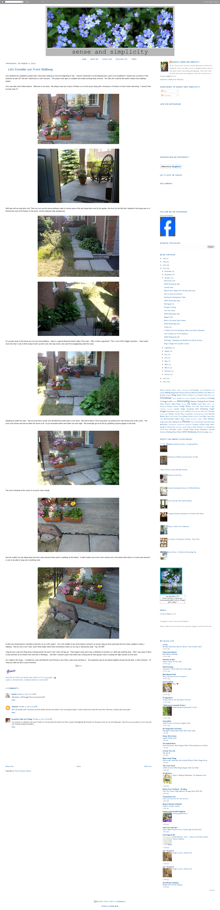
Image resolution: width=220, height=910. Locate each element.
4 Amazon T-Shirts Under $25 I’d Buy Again (177, 669)
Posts (165, 91)
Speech (212, 424)
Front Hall (195, 406)
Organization (164, 422)
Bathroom (188, 393)
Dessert (193, 401)
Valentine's (204, 429)
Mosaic (185, 416)
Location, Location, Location (171, 806)
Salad (208, 422)
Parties (180, 422)
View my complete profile (172, 79)
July (166, 354)
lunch (206, 414)
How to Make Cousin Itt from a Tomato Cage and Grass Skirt (182, 829)
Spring (162, 427)
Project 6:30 (202, 422)
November (168, 275)
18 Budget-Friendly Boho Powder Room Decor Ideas (179, 731)
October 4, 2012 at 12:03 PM (26, 694)
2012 (164, 268)
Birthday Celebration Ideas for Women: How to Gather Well (182, 647)
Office (205, 419)
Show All (212, 890)
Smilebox (202, 424)
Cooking (210, 398)
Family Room (202, 404)
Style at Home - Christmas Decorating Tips (181, 552)
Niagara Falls (168, 317)
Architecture (207, 390)
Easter (178, 404)
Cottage (163, 401)
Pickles (193, 422)
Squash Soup (168, 287)
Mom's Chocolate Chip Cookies (175, 320)
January (167, 374)
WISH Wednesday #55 (172, 284)
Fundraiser (163, 409)
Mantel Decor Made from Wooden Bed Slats (179, 291)
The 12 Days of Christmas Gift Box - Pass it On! (183, 539)
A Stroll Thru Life (169, 751)
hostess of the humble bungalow (174, 811)
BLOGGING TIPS (121, 59)
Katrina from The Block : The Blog (175, 789)
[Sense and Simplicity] (167, 236)
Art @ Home (167, 773)
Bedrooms (195, 393)
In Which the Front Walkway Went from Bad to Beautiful (184, 330)
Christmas (165, 397)
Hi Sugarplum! (168, 698)
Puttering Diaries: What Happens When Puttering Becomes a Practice (185, 745)
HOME (84, 59)
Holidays (188, 411)
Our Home (43, 680)
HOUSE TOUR (107, 59)
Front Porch (204, 406)
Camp (195, 395)
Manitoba (211, 414)
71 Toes (165, 645)
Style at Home (191, 427)
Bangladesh (175, 393)
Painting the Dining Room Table (174, 297)
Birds (213, 393)
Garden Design (31, 680)
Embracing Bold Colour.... (181, 813)
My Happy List (169, 304)
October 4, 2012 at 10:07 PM (42, 719)
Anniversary (185, 390)
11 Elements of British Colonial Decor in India (182, 457)
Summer (200, 427)
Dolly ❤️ (175, 684)
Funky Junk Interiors (170, 652)
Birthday (162, 395)
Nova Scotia (185, 419)
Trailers (179, 429)
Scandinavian (181, 424)
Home (79, 766)
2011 (164, 378)
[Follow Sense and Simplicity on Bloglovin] (171, 168)
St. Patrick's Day (170, 427)
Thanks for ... (168, 327)
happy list (178, 411)
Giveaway (204, 409)
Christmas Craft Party (174, 475)
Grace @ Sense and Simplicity (186, 62)
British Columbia (187, 395)
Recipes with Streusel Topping (172, 885)
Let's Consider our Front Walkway (30, 69)
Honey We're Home (169, 736)
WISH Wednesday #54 (172, 301)
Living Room (189, 414)
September (168, 348)
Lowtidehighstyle (198, 414)
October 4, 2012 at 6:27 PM (28, 707)
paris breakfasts (168, 682)
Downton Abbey (170, 404)
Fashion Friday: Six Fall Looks (172, 661)
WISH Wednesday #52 (172, 324)
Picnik (197, 422)
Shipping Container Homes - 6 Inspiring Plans (182, 444)
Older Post (147, 766)
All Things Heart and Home (172, 729)
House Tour (204, 411)
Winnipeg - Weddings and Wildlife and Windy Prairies (183, 340)
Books (179, 395)
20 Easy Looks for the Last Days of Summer (177, 700)
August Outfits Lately (170, 738)
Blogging (168, 395)
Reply (13, 700)
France (175, 406)
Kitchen (171, 414)
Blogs (174, 395)
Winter (179, 432)
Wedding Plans (171, 432)
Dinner (211, 401)
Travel (185, 429)
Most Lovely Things (169, 758)
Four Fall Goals (169, 310)
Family (194, 404)
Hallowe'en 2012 (169, 281)
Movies (191, 416)
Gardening (190, 409)
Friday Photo (185, 406)
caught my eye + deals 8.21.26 (182, 853)
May (166, 361)
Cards (212, 395)
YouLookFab (167, 721)
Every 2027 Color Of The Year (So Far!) (175, 799)
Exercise (184, 404)
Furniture (170, 409)
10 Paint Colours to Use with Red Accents (173, 470)
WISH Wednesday (189, 432)
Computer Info (194, 398)
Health (183, 411)
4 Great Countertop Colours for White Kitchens (183, 488)
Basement (182, 393)
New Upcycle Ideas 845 (170, 654)
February (168, 371)
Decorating (18, 680)
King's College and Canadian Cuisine (176, 344)
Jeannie (14, 694)
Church (174, 398)
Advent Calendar (165, 390)
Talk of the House (169, 766)
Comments (167, 95)
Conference (203, 398)
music (201, 416)
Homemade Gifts (195, 411)
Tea (204, 427)
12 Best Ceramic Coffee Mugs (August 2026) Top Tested (180, 768)
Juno (166, 414)
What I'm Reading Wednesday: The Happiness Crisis (189, 775)
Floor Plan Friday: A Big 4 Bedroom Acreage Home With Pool (182, 791)
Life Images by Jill (169, 835)
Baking (167, 392)
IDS (209, 411)
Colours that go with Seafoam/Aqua (179, 501)
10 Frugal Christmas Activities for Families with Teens (185, 514)
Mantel (162, 416)
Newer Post (9, 766)
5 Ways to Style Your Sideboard (178, 526)
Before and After (205, 393)
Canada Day (207, 395)
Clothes (179, 398)
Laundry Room (179, 414)
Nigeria (177, 419)
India (212, 411)
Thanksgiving (210, 427)
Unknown (15, 707)
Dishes (162, 404)
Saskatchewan (172, 424)
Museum (196, 416)
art (213, 390)
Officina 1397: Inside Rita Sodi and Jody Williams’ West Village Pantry (185, 760)
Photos (186, 421)
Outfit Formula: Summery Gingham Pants (176, 723)
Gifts (197, 409)
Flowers (169, 406)
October (168, 278)
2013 (164, 265)
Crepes (175, 401)
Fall (188, 404)
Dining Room (202, 401)
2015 (164, 258)
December (168, 271)
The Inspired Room (169, 743)
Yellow (211, 432)
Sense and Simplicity (166, 215)
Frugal (212, 406)
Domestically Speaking (170, 883)
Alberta (179, 390)
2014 (164, 262)
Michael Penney (178, 416)
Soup (207, 424)
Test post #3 (166, 753)
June (166, 358)
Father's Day (210, 404)
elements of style (169, 659)
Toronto (172, 429)
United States (194, 429)
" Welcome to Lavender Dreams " (174, 705)
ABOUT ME (94, 59)
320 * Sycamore (168, 851)
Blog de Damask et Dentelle (172, 804)
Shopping (195, 424)
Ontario (211, 419)
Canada (199, 395)
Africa (174, 390)
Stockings (178, 427)
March (167, 368)
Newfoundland (169, 419)
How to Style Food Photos (173, 294)
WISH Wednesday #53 (172, 314)
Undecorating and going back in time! (185, 707)
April (166, 364)
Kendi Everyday (168, 667)
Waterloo (163, 432)
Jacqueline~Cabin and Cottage (22, 719)
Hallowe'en (171, 411)
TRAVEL (134, 59)
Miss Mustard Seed (169, 674)
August (167, 351)
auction (162, 393)
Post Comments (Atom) (23, 771)
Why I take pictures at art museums (174, 676)
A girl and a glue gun (170, 827)
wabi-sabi (211, 429)
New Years (207, 416)
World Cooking (202, 432)
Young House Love (169, 797)
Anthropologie (194, 390)
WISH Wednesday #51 (171, 337)
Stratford (184, 427)
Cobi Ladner (185, 398)
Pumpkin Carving (170, 307)
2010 (165, 382)
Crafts (169, 401)
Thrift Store (164, 429)
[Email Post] (54, 677)
